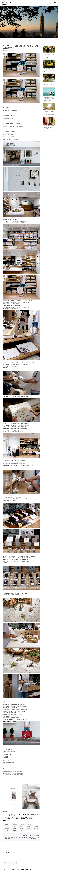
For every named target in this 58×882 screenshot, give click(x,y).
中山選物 (22, 824)
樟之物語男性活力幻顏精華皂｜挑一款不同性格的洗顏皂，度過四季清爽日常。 (20, 817)
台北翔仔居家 (28, 826)
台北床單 (20, 826)
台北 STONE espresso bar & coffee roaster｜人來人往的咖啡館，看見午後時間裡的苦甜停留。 (13, 837)
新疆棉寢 (28, 828)
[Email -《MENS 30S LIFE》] (8, 853)
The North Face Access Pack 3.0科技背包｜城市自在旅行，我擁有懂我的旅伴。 (19, 818)
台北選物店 (7, 828)
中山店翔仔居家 (14, 824)
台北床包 (13, 826)
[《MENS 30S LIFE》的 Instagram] (6, 853)
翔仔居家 (7, 830)
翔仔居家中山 (15, 830)
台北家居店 (30, 824)
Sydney (26, 880)
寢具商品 (21, 828)
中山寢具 (6, 824)
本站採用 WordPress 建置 (7, 880)
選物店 (22, 830)
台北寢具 (6, 826)
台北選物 (36, 826)
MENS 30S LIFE (8, 2)
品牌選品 (14, 828)
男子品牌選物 (7, 42)
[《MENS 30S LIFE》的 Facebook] (4, 853)
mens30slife (12, 50)
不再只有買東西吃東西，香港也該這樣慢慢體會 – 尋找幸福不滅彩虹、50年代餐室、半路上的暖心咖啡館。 (30, 837)
